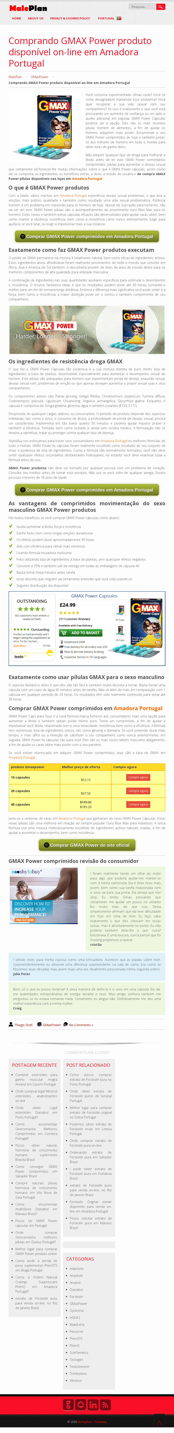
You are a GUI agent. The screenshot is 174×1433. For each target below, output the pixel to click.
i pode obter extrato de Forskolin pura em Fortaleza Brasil (91, 1173)
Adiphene (77, 1268)
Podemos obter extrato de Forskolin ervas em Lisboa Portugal (91, 1129)
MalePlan (15, 77)
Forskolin (76, 1296)
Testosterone (79, 1366)
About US (36, 18)
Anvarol (75, 1282)
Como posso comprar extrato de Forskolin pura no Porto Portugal (91, 1079)
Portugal (106, 18)
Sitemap (100, 1422)
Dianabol (76, 1289)
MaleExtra (77, 1324)
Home (16, 18)
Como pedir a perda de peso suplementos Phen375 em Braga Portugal (36, 1265)
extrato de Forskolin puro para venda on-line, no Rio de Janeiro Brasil (36, 1303)
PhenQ (75, 1345)
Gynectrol (77, 1310)
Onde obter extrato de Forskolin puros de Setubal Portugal (91, 1096)
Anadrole (76, 1275)
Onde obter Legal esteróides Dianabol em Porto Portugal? (36, 1112)
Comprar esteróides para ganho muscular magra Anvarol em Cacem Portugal (36, 1079)
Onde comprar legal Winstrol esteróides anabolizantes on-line (36, 1096)
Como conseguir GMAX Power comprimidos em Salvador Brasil (36, 1171)
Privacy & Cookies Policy (70, 18)
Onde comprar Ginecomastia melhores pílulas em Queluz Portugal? (36, 1237)
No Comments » (81, 1025)
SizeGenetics (79, 1352)
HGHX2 (75, 1317)
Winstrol (76, 1380)
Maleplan (84, 1422)
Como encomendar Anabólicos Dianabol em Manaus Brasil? (36, 1209)
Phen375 (76, 1338)
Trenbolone (78, 1373)
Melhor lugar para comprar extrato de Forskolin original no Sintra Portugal (91, 1112)
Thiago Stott (23, 1025)
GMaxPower (39, 77)
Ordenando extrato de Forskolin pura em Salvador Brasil (91, 1157)
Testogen (76, 1359)
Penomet (76, 1331)
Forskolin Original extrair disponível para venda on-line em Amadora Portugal (91, 1206)
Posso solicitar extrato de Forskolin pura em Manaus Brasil (91, 1223)
